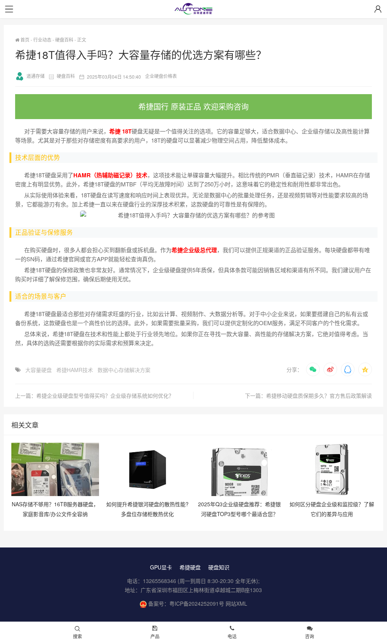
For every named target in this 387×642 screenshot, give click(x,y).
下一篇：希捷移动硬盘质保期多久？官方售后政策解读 (308, 395)
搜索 (77, 636)
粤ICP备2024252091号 (196, 603)
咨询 (309, 636)
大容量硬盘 (38, 370)
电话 (232, 636)
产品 (154, 636)
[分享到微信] (313, 369)
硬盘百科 (64, 39)
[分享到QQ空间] (365, 369)
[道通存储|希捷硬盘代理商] (193, 9)
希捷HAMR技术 (74, 370)
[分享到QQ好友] (347, 369)
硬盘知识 (218, 567)
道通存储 (35, 76)
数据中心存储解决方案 (124, 370)
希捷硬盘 (190, 567)
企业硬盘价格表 (161, 76)
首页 (24, 39)
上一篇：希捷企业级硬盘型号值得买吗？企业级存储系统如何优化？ (94, 395)
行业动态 (42, 39)
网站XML (236, 603)
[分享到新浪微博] (330, 369)
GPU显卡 (161, 567)
